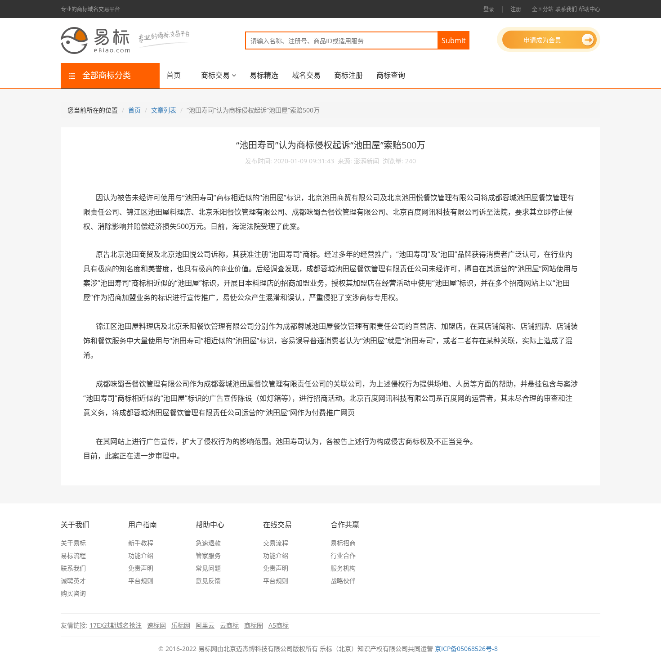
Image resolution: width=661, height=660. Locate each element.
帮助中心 (589, 9)
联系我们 (566, 9)
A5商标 (278, 625)
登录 (488, 9)
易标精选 (264, 75)
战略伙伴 (343, 580)
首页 (173, 75)
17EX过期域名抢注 (115, 625)
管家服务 (208, 555)
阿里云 (205, 625)
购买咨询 (73, 593)
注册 (515, 9)
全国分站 (543, 9)
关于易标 (73, 543)
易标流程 (73, 555)
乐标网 (180, 625)
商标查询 (390, 75)
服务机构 (343, 568)
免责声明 (140, 568)
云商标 (229, 625)
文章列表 (163, 110)
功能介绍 (140, 555)
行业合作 (343, 555)
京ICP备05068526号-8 (466, 648)
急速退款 (208, 543)
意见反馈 (208, 580)
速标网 (156, 625)
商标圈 (253, 625)
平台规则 (140, 580)
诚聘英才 (73, 580)
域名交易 (306, 75)
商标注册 (348, 75)
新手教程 (140, 543)
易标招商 (343, 543)
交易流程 (275, 543)
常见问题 (208, 568)
